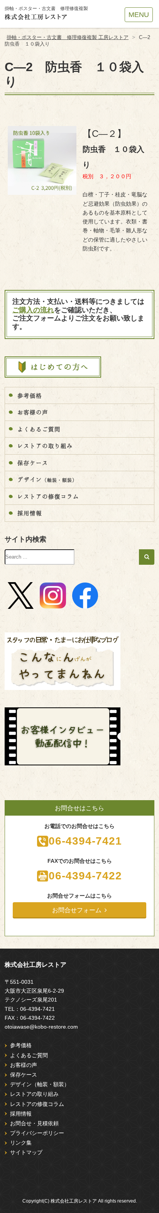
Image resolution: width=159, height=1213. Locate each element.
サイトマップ (26, 1152)
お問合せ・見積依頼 (34, 1123)
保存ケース (32, 463)
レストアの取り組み (45, 446)
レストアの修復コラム (48, 496)
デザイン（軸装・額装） (39, 1084)
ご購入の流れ (33, 310)
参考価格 (29, 395)
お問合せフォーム (76, 910)
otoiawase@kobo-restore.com (41, 1027)
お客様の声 (32, 412)
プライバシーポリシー (37, 1133)
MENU (139, 15)
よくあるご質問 (39, 429)
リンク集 (21, 1143)
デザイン (47, 479)
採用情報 (29, 513)
